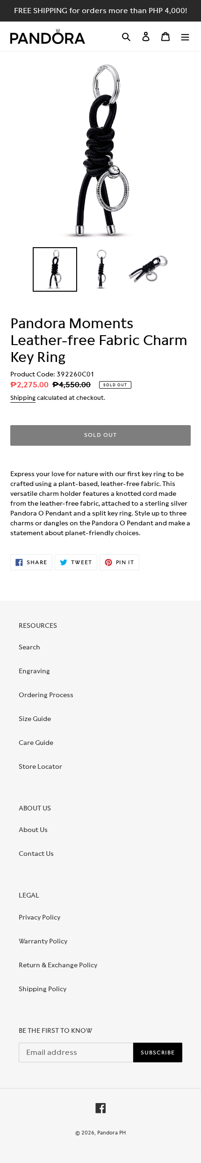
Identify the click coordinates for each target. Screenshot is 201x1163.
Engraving (34, 671)
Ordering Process (46, 695)
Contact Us (36, 853)
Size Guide (35, 718)
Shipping (23, 398)
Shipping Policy (42, 989)
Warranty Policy (43, 941)
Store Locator (40, 766)
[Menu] (185, 36)
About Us (33, 829)
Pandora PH (111, 1132)
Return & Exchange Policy (58, 965)
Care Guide (36, 742)
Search (29, 647)
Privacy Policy (39, 917)
